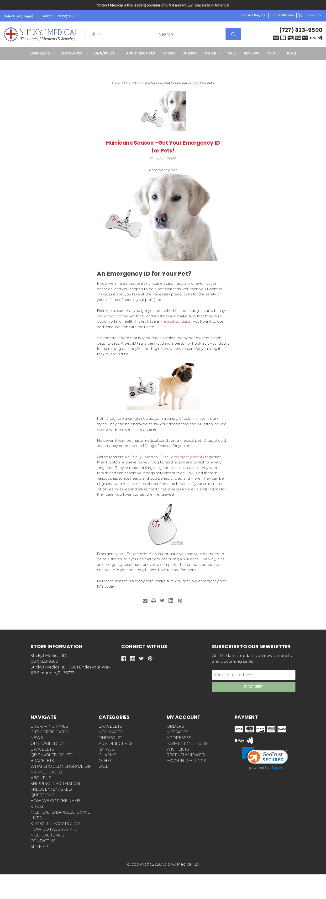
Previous (60, 5)
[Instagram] (132, 658)
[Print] (153, 601)
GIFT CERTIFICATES (49, 732)
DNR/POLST (104, 53)
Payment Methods (187, 743)
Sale (232, 53)
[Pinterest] (180, 601)
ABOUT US (41, 778)
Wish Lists (178, 749)
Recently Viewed (186, 755)
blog (291, 53)
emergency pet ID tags (192, 457)
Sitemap (39, 846)
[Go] (233, 34)
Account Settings (186, 760)
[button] (163, 68)
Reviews (251, 53)
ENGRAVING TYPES (49, 726)
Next (265, 5)
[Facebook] (123, 658)
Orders (175, 726)
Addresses (179, 738)
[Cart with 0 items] (300, 15)
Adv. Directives (140, 53)
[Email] (145, 601)
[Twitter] (162, 601)
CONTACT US (43, 841)
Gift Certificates (282, 15)
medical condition (175, 321)
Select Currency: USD (59, 16)
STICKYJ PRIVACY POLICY (55, 823)
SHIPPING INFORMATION (55, 783)
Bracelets (40, 53)
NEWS (37, 738)
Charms (190, 53)
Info (270, 53)
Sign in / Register (254, 15)
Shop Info (313, 15)
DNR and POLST (180, 5)
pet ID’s (125, 554)
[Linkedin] (170, 601)
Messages (178, 732)
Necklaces (72, 53)
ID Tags (168, 53)
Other (210, 53)
